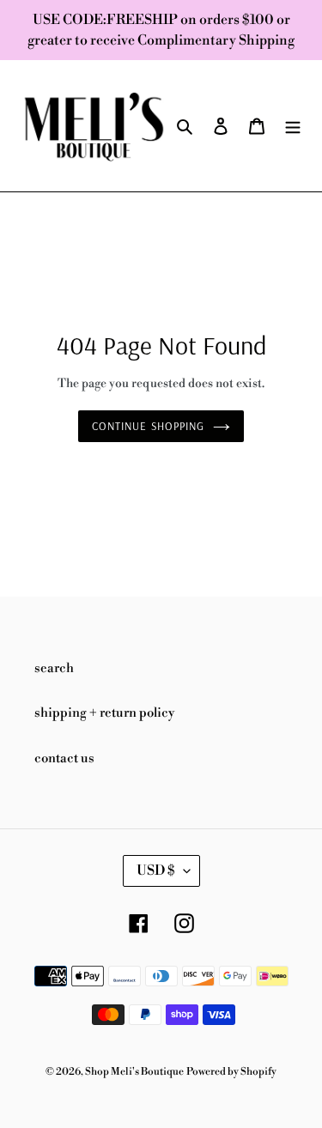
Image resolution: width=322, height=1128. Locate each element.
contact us (64, 758)
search (54, 668)
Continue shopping (148, 426)
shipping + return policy (104, 713)
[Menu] (293, 125)
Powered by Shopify (231, 1071)
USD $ (156, 870)
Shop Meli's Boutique (134, 1071)
